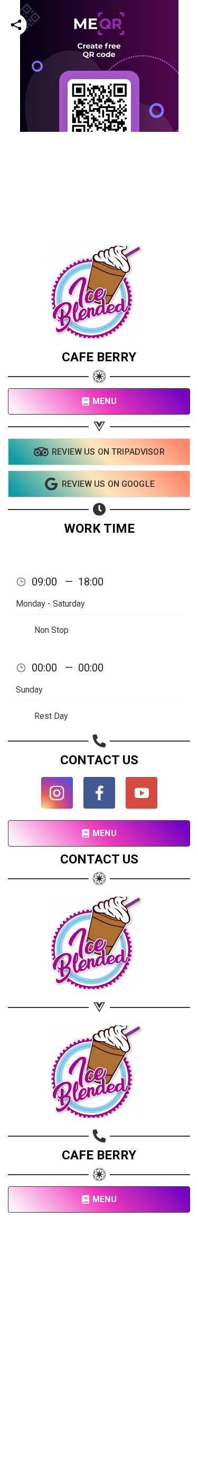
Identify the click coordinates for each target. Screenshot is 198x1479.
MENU (104, 401)
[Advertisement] (99, 231)
